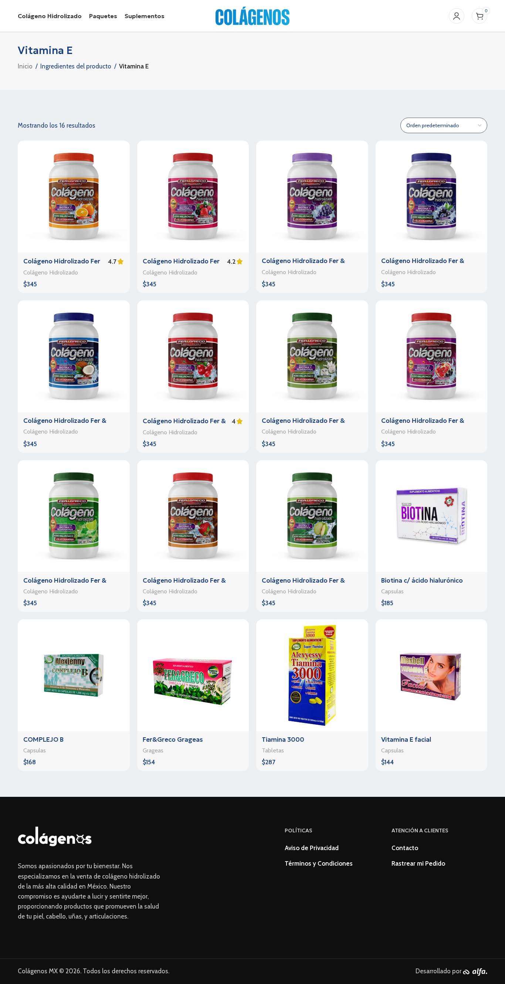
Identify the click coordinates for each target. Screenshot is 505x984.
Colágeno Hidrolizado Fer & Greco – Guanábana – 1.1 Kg (303, 425)
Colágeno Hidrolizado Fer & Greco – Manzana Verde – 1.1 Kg (309, 584)
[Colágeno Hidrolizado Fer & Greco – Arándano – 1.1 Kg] (193, 356)
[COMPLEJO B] (74, 675)
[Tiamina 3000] (312, 675)
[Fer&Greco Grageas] (193, 675)
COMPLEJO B (43, 739)
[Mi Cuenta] (456, 16)
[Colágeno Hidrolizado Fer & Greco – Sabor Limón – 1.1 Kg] (74, 516)
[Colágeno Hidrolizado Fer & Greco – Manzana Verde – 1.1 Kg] (312, 516)
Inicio (25, 66)
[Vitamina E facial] (432, 675)
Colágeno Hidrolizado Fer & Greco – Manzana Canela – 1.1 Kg (192, 584)
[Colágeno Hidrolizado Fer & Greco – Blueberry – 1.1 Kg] (432, 197)
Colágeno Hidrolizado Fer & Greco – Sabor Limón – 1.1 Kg (66, 584)
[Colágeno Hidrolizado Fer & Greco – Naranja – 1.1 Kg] (74, 197)
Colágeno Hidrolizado (50, 272)
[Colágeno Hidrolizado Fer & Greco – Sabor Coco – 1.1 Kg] (74, 356)
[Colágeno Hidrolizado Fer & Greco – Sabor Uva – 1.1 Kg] (312, 197)
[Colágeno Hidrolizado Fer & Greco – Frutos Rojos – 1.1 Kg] (193, 197)
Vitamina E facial (406, 739)
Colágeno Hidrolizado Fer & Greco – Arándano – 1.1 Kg (184, 425)
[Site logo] (252, 15)
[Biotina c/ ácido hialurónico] (432, 516)
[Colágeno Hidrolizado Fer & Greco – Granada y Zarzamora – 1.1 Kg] (432, 356)
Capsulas (392, 591)
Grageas (153, 750)
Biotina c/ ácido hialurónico (422, 580)
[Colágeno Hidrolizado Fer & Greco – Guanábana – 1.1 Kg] (312, 356)
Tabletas (273, 750)
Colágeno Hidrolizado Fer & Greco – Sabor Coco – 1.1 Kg (65, 425)
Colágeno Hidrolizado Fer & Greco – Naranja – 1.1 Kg (62, 265)
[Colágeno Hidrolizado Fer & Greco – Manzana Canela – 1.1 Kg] (193, 516)
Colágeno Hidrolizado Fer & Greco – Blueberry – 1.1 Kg (422, 265)
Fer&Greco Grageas (173, 739)
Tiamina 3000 (283, 739)
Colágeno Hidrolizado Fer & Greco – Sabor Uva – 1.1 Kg (303, 265)
